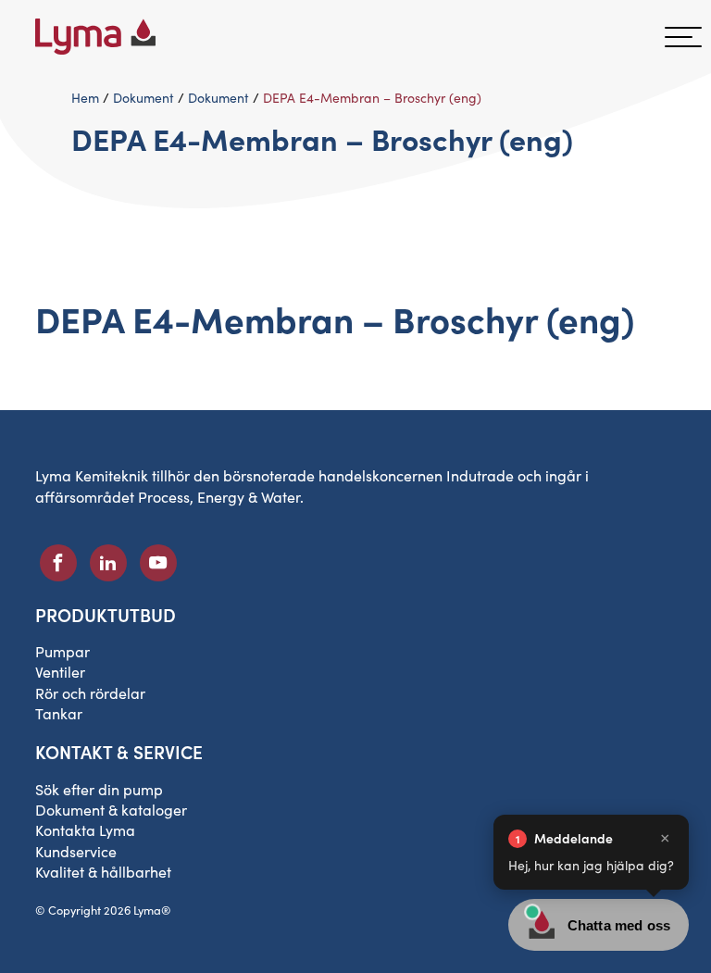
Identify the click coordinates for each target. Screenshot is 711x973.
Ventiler (60, 671)
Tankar (58, 713)
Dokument (143, 97)
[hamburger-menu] (683, 37)
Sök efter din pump (99, 789)
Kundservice (76, 851)
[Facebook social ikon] (58, 562)
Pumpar (62, 651)
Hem (85, 97)
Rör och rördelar (90, 693)
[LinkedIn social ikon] (108, 562)
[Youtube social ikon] (158, 562)
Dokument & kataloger (111, 809)
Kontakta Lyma (85, 830)
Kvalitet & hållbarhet (103, 871)
